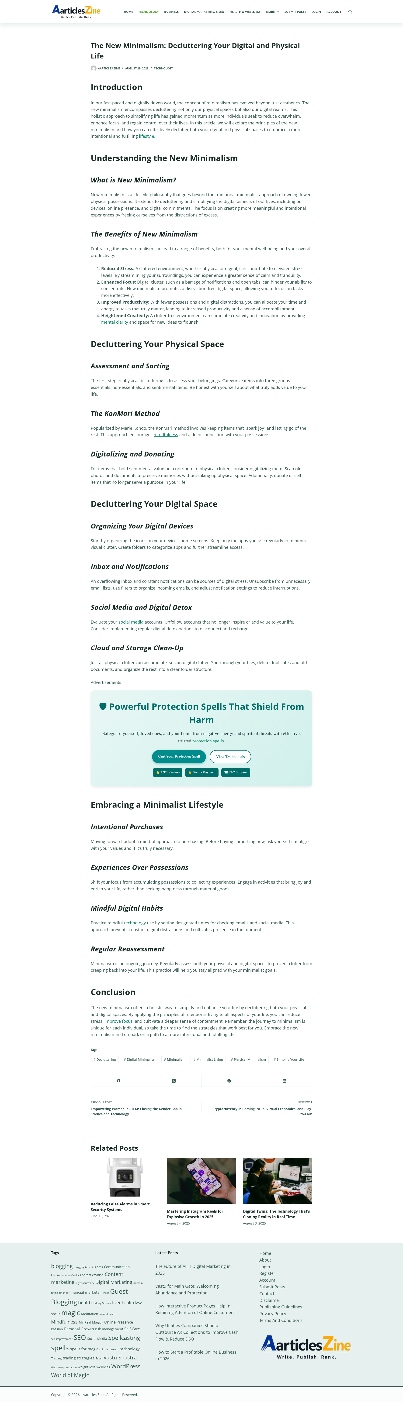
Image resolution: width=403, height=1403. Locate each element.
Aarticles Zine (93, 1394)
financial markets (84, 1292)
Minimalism (174, 1059)
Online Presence (118, 1322)
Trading (56, 1358)
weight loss (86, 1367)
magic (70, 1312)
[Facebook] (118, 1081)
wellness (103, 1367)
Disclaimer (269, 1300)
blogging (62, 1266)
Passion (57, 1329)
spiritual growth (108, 1349)
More (270, 12)
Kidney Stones (102, 1303)
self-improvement (62, 1339)
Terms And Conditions (280, 1320)
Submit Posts (295, 12)
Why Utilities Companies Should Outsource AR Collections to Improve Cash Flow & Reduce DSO (196, 1332)
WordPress (126, 1366)
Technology (148, 12)
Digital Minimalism (140, 1059)
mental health (107, 1314)
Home (128, 12)
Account (334, 12)
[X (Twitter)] (174, 1081)
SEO (80, 1337)
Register (267, 1273)
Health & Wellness (245, 12)
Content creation (92, 1275)
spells (60, 1347)
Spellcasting (124, 1337)
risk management (109, 1329)
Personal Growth (79, 1328)
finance (63, 1292)
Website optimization (64, 1367)
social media (130, 622)
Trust (99, 1358)
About (265, 1260)
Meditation (89, 1314)
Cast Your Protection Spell (179, 756)
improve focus (118, 1021)
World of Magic (70, 1375)
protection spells (208, 740)
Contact (266, 1293)
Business (171, 12)
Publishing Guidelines (280, 1307)
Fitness (105, 1292)
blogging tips (82, 1267)
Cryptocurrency (85, 1283)
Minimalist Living (208, 1059)
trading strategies (78, 1358)
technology (135, 923)
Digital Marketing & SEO (204, 12)
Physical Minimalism (248, 1059)
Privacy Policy (272, 1313)
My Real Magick (91, 1322)
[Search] (350, 12)
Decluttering (105, 1059)
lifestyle (146, 136)
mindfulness (166, 434)
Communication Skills (65, 1275)
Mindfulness (64, 1322)
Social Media (97, 1338)
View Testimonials (230, 757)
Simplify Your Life (289, 1059)
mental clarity (114, 322)
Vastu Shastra (120, 1357)
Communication (117, 1266)
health (85, 1302)
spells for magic (84, 1349)
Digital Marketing (113, 1282)
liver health (123, 1302)
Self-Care (132, 1328)
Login (316, 12)
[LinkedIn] (284, 1081)
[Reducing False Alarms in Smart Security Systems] (125, 1177)
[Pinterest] (229, 1081)
